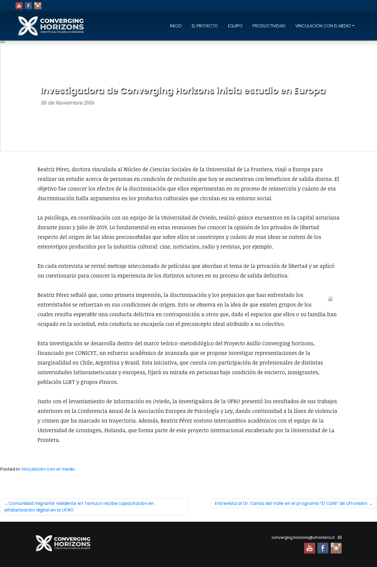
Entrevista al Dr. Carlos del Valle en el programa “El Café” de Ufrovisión (291, 503)
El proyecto (205, 26)
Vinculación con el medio (323, 26)
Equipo (235, 26)
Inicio (176, 26)
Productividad (269, 26)
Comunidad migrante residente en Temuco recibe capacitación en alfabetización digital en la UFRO (79, 506)
